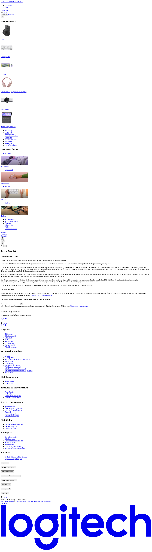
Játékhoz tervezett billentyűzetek (15, 369)
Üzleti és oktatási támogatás (14, 441)
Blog (6, 339)
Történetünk (9, 334)
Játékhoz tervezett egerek (13, 367)
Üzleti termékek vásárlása (13, 408)
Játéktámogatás (10, 439)
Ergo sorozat (9, 383)
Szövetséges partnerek (12, 414)
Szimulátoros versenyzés (13, 396)
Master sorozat (9, 381)
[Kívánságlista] (3, 241)
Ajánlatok (4, 234)
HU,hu (5, 13)
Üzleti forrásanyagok (12, 416)
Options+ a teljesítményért (13, 459)
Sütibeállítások (35, 501)
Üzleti (7, 7)
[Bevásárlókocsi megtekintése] (2, 246)
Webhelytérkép (46, 501)
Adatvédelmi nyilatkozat (22, 501)
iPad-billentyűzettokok (12, 365)
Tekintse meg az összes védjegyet (42, 295)
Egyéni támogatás (11, 437)
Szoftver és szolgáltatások (13, 410)
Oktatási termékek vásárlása (14, 424)
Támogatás (4, 10)
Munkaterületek (10, 406)
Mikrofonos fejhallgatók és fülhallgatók (18, 359)
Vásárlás (4, 15)
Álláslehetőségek (10, 336)
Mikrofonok (9, 372)
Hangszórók (9, 363)
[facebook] (6, 319)
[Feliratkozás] (21, 304)
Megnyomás (9, 341)
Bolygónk (4, 236)
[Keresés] (2, 238)
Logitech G (8, 5)
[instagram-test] (2, 319)
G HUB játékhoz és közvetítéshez (16, 457)
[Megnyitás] (5, 246)
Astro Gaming (9, 392)
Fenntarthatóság (10, 343)
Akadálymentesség (11, 347)
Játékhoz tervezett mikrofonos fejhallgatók (18, 371)
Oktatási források (10, 428)
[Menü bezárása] (2, 17)
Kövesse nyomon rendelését (14, 446)
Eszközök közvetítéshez (13, 397)
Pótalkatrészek (9, 444)
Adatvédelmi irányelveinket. (79, 306)
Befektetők (8, 338)
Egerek (7, 356)
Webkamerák (9, 361)
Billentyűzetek (9, 358)
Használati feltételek (7, 501)
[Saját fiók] (2, 243)
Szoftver (3, 232)
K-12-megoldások (11, 426)
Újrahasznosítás (10, 345)
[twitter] (4, 319)
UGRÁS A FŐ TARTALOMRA (12, 2)
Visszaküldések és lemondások (15, 448)
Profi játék (8, 394)
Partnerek (8, 412)
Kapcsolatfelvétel (10, 442)
